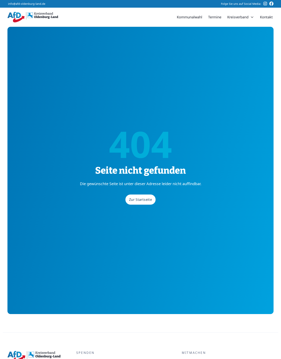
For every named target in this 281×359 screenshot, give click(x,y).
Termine (214, 17)
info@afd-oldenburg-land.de (26, 4)
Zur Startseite (140, 199)
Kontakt (266, 17)
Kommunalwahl (189, 17)
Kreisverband (238, 17)
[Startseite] (33, 17)
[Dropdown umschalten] (252, 17)
